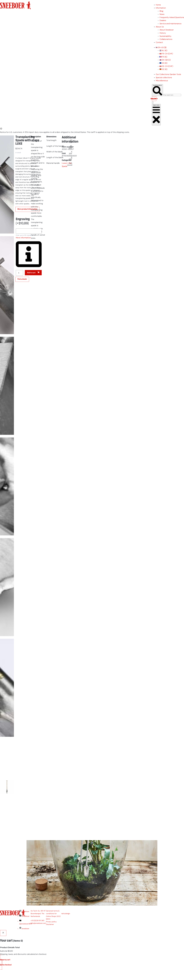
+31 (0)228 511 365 (37, 920)
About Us (160, 27)
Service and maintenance (170, 24)
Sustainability (165, 36)
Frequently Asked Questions (172, 17)
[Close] (3, 933)
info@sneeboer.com (38, 923)
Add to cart (31, 273)
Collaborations (166, 39)
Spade (64, 166)
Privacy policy (51, 922)
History (163, 33)
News (162, 14)
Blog (161, 11)
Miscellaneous (162, 81)
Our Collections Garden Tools (168, 74)
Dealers (163, 21)
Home (158, 5)
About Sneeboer (167, 30)
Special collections (164, 78)
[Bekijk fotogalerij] (7, 835)
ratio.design (65, 913)
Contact (159, 42)
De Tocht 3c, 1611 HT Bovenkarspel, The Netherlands (38, 913)
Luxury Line (66, 163)
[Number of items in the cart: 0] (152, 102)
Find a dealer (22, 279)
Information (161, 8)
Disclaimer (50, 924)
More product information (27, 209)
